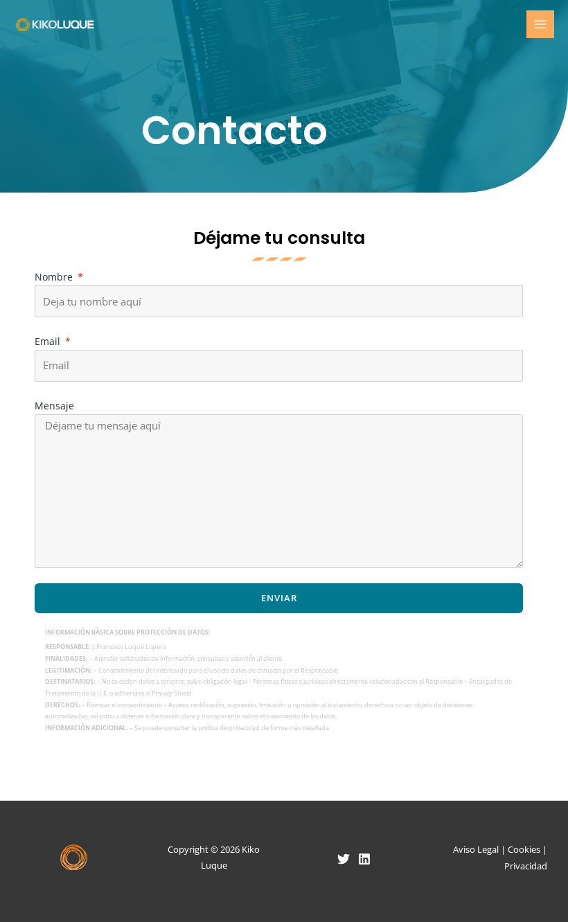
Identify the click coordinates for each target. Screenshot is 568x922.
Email (49, 341)
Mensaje (54, 405)
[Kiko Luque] (55, 24)
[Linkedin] (364, 859)
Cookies (524, 849)
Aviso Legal (476, 849)
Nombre (55, 276)
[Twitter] (343, 859)
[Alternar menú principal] (540, 24)
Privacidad (525, 866)
